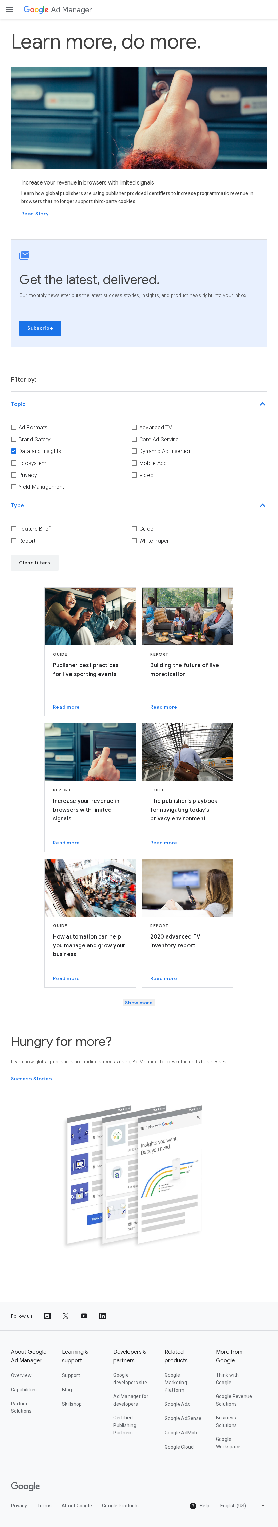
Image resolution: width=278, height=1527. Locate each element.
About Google (77, 1505)
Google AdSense (183, 1418)
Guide (146, 529)
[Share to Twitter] (65, 1316)
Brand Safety (35, 439)
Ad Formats (33, 427)
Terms (44, 1505)
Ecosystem (32, 463)
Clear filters (35, 563)
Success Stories (31, 1079)
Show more (139, 1003)
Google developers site (130, 1378)
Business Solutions (226, 1421)
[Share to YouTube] (84, 1316)
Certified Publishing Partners (124, 1425)
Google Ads (177, 1404)
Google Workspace (228, 1442)
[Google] (36, 9)
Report (27, 541)
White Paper (154, 541)
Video (146, 475)
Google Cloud (179, 1447)
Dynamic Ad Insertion (165, 451)
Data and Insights (40, 451)
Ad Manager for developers (130, 1400)
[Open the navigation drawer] (9, 9)
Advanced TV (155, 427)
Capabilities (24, 1389)
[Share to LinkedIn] (102, 1316)
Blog (67, 1389)
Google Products (120, 1505)
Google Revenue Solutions (234, 1400)
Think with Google (227, 1378)
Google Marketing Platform (176, 1382)
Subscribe (40, 328)
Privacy (28, 475)
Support (71, 1375)
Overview (21, 1375)
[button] (139, 404)
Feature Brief (34, 529)
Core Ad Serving (159, 439)
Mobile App (153, 463)
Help (204, 1505)
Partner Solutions (21, 1407)
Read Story (35, 214)
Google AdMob (181, 1432)
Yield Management (41, 487)
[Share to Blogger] (47, 1316)
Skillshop (72, 1404)
